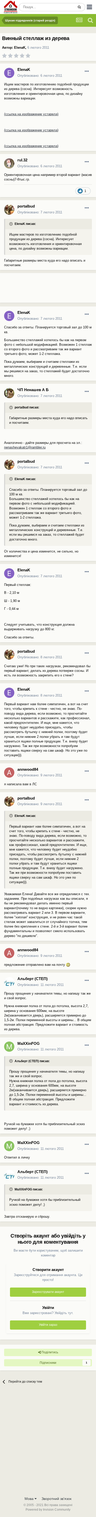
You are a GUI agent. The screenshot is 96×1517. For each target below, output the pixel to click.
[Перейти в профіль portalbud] (9, 209)
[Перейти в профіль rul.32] (9, 163)
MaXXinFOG (28, 1043)
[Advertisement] (41, 290)
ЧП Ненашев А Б (33, 390)
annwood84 (27, 769)
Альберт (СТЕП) (32, 978)
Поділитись (49, 1352)
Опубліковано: (39, 76)
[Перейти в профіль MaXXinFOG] (9, 1047)
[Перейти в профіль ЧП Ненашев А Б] (9, 393)
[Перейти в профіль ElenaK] (9, 73)
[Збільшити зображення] (68, 965)
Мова (30, 1499)
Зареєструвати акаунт (48, 1292)
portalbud (26, 206)
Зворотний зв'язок (56, 1499)
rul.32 (22, 160)
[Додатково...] (87, 71)
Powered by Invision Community (48, 1509)
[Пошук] (79, 7)
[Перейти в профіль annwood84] (9, 772)
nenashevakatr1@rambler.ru (25, 447)
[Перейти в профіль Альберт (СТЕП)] (9, 982)
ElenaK (19, 47)
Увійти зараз (48, 1325)
